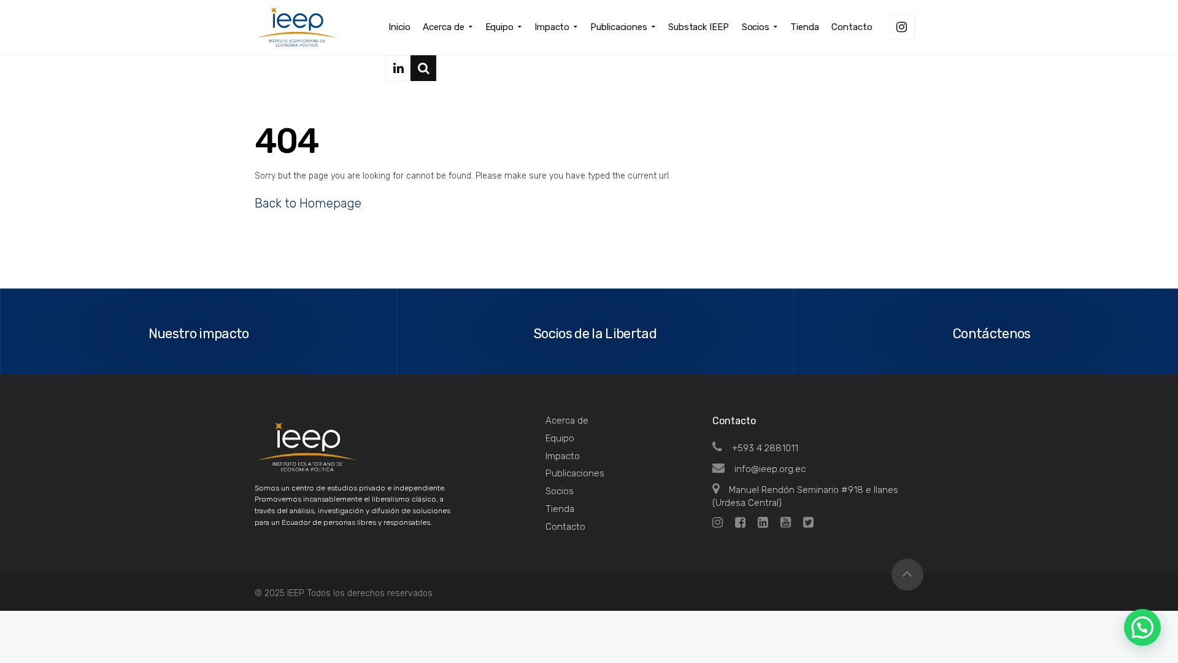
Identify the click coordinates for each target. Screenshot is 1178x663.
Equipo (559, 438)
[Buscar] (423, 68)
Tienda (559, 508)
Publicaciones (574, 473)
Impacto (562, 456)
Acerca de (566, 420)
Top (907, 575)
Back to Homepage (308, 203)
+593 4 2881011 (765, 448)
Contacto (565, 526)
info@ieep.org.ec (770, 469)
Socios (559, 491)
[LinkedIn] (398, 68)
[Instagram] (902, 27)
